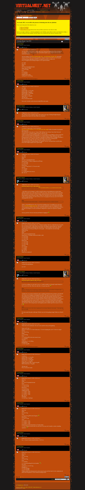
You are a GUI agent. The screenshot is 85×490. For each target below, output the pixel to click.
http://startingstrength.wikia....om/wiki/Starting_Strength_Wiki (44, 56)
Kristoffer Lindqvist (21, 105)
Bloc (24, 488)
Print (67, 39)
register (30, 15)
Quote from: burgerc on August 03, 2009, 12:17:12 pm (31, 280)
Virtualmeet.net (20, 485)
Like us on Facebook (24, 27)
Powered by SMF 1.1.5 (20, 487)
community (24, 11)
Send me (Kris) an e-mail (25, 29)
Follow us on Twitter (24, 28)
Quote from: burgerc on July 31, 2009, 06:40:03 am (31, 186)
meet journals (32, 11)
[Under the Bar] (17, 111)
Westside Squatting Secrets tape (31, 205)
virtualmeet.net (19, 11)
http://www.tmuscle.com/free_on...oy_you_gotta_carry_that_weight (35, 129)
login (27, 15)
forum (28, 11)
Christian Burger (20, 43)
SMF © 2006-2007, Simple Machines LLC (33, 487)
